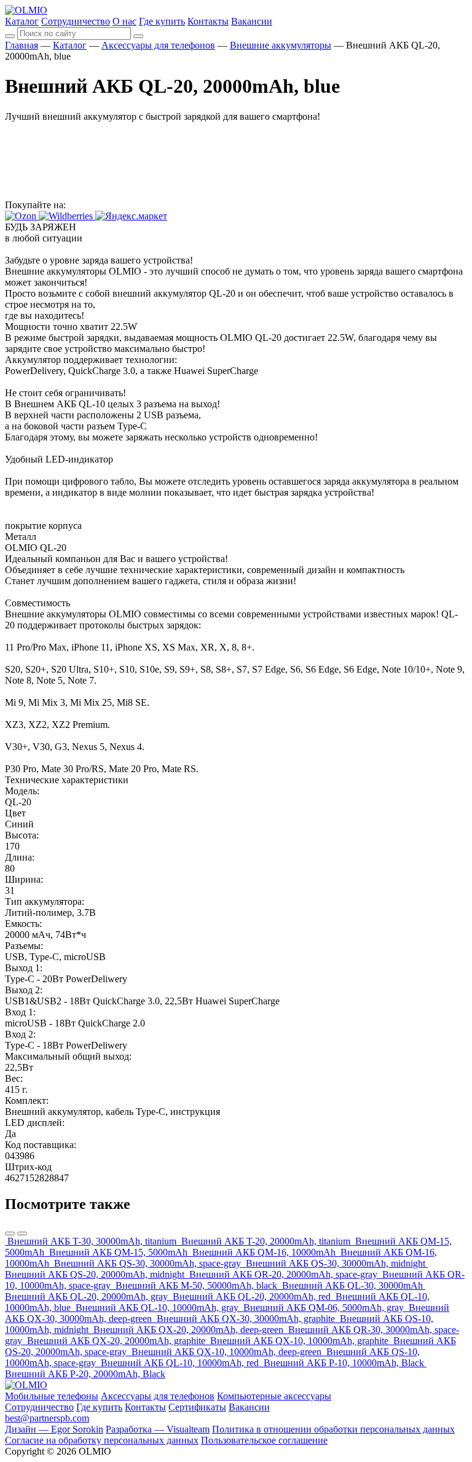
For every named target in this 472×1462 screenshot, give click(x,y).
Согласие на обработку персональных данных (102, 1440)
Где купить (162, 21)
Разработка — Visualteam (158, 1429)
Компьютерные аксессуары (274, 1396)
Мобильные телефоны (51, 1396)
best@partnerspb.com (47, 1418)
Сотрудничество (75, 21)
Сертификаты (197, 1407)
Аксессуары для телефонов (158, 45)
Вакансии (251, 21)
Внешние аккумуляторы (280, 45)
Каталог (22, 21)
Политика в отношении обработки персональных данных (333, 1429)
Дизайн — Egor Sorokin (54, 1429)
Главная (21, 45)
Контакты (208, 21)
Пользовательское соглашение (264, 1440)
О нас (124, 21)
